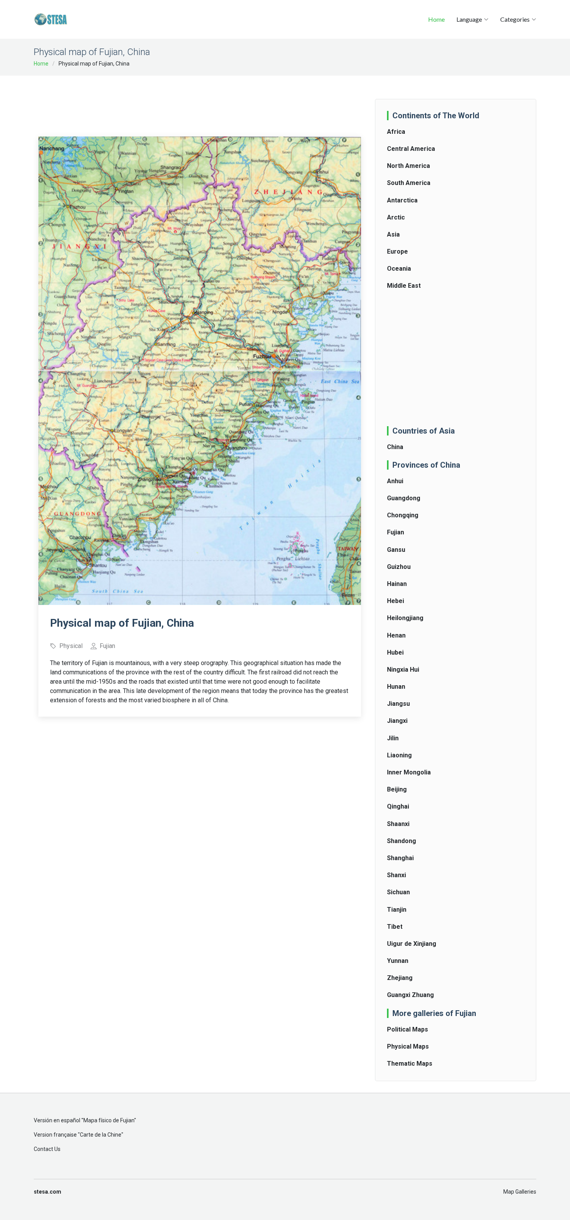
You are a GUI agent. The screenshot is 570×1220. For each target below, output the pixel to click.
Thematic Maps (409, 1063)
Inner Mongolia (409, 772)
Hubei (395, 652)
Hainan (397, 584)
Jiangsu (398, 703)
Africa (396, 131)
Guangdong (403, 498)
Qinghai (398, 806)
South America (408, 183)
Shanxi (396, 875)
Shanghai (400, 858)
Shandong (401, 841)
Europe (397, 251)
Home (436, 19)
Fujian (395, 532)
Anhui (395, 481)
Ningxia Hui (403, 669)
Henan (396, 635)
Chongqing (402, 515)
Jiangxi (397, 720)
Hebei (395, 601)
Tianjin (396, 909)
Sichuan (398, 892)
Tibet (394, 926)
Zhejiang (400, 978)
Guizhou (399, 566)
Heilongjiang (405, 618)
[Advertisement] (200, 100)
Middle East (404, 285)
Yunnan (397, 960)
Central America (411, 148)
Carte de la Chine (100, 1135)
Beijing (397, 789)
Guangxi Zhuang (410, 995)
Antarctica (402, 200)
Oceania (399, 268)
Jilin (393, 738)
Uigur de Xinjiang (411, 943)
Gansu (396, 549)
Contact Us (47, 1149)
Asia (393, 234)
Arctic (396, 217)
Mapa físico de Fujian (108, 1120)
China (395, 447)
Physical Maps (408, 1046)
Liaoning (399, 755)
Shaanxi (398, 824)
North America (408, 165)
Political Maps (407, 1029)
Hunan (396, 686)
